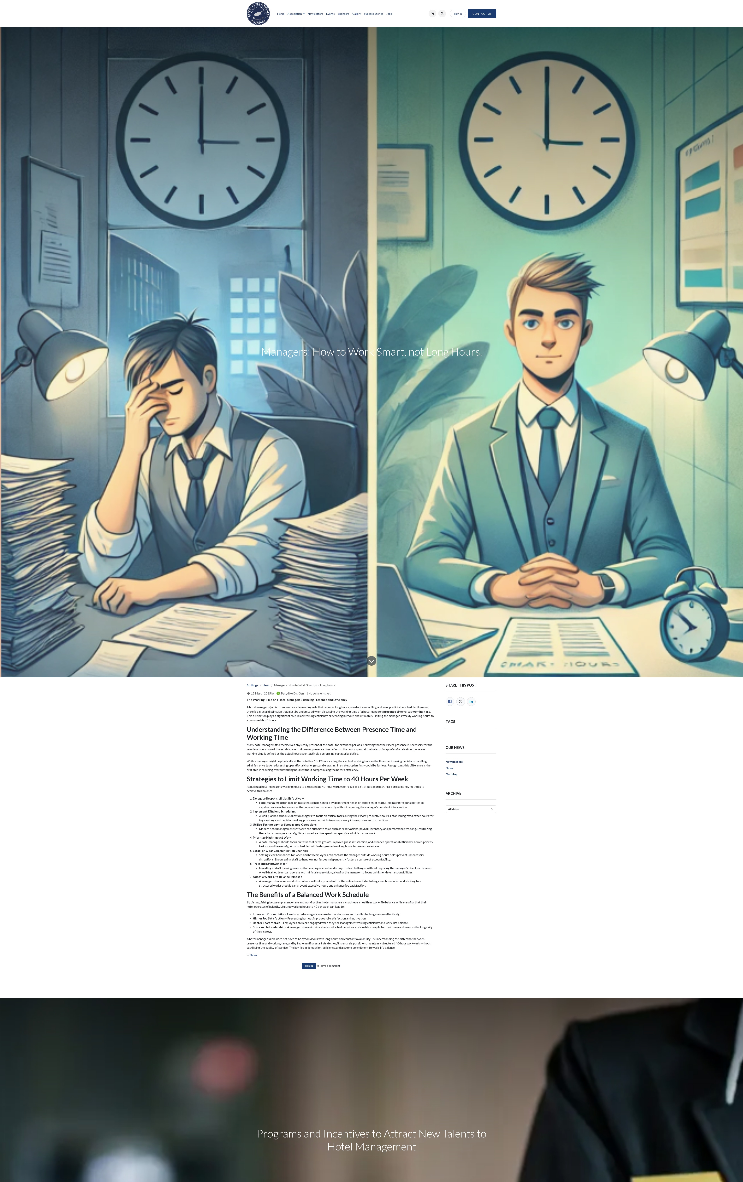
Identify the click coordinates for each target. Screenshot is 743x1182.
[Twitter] (460, 701)
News (266, 685)
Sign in (458, 13)
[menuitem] (281, 13)
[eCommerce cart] (432, 13)
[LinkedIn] (471, 701)
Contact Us (482, 13)
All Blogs (252, 685)
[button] (442, 13)
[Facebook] (450, 701)
